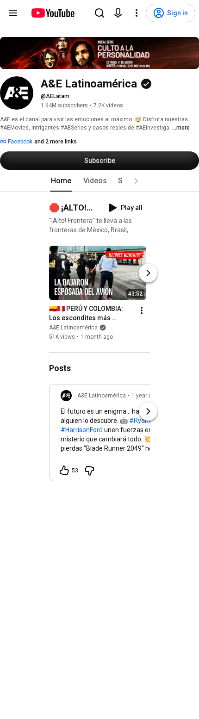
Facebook (19, 141)
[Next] (148, 273)
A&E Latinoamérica (73, 327)
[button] (136, 181)
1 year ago (144, 395)
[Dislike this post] (89, 470)
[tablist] (99, 181)
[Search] (99, 13)
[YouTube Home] (52, 13)
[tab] (61, 181)
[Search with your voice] (118, 13)
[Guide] (13, 13)
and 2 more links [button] (55, 141)
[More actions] (141, 310)
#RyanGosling (149, 420)
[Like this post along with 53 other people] (64, 470)
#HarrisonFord (82, 430)
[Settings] (136, 13)
